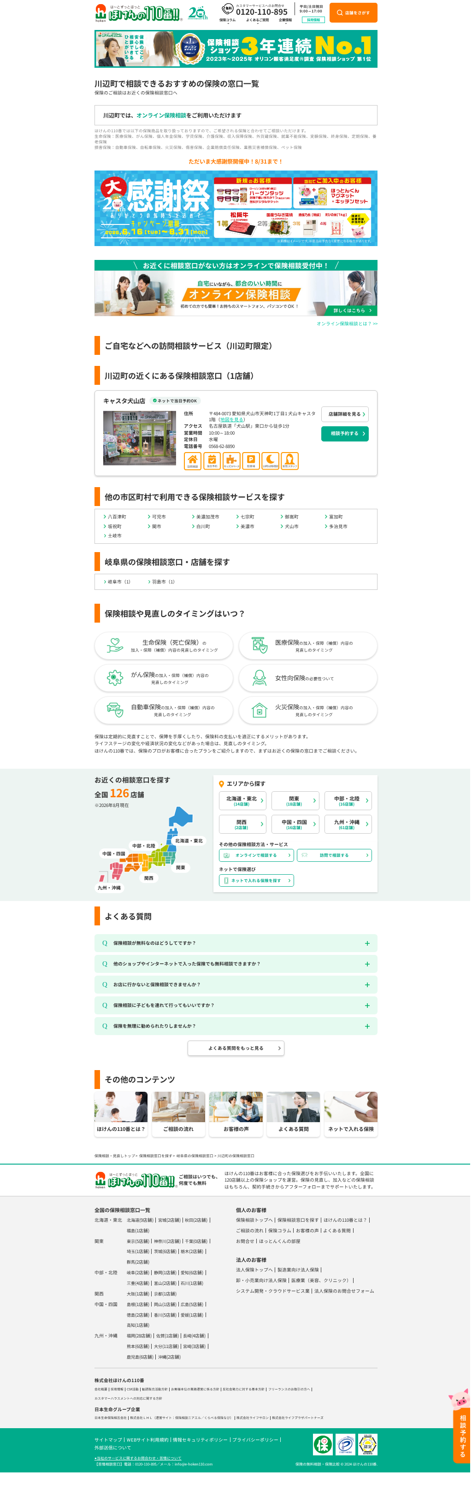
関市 (156, 526)
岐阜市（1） (120, 581)
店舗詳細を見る (345, 414)
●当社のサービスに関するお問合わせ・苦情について (138, 1457)
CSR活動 (133, 1389)
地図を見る (231, 419)
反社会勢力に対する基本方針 (244, 1389)
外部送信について (112, 1447)
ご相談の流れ (250, 1230)
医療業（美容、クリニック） (321, 1280)
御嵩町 (292, 516)
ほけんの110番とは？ (345, 1220)
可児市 (159, 516)
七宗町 (247, 516)
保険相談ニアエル (188, 1417)
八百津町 (117, 516)
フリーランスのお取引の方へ (289, 1389)
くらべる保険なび (217, 1417)
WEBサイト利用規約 (148, 1439)
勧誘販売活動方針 (155, 1389)
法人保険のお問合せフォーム (344, 1291)
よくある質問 (337, 1230)
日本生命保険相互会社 (110, 1417)
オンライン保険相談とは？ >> (347, 323)
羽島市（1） (164, 581)
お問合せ (245, 1241)
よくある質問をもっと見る (236, 1048)
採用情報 (313, 20)
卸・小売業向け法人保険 (261, 1280)
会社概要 (100, 1389)
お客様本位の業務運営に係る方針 (195, 1389)
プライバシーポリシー (255, 1439)
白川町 (203, 526)
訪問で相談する (334, 855)
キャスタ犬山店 (124, 400)
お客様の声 (307, 1230)
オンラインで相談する (256, 855)
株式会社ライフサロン (252, 1417)
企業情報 (285, 20)
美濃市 (247, 526)
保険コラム (227, 20)
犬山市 (292, 526)
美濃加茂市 (207, 516)
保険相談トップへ (254, 1220)
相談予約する (345, 433)
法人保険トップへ (254, 1269)
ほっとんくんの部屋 (280, 1241)
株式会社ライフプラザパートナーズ (298, 1417)
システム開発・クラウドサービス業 (273, 1291)
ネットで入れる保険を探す (256, 880)
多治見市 (338, 526)
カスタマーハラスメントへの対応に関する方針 (128, 1398)
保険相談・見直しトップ (114, 1155)
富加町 (336, 516)
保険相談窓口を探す (155, 1155)
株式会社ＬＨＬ (141, 1417)
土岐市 (115, 535)
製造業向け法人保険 (298, 1269)
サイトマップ (108, 1439)
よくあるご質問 (257, 20)
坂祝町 (115, 526)
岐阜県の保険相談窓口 (195, 1155)
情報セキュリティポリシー (200, 1439)
